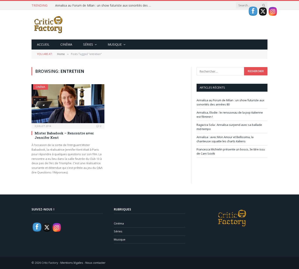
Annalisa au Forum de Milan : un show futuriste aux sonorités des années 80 (104, 5)
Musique (115, 44)
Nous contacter (95, 263)
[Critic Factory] (48, 24)
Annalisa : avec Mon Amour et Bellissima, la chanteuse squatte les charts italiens (225, 139)
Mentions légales (71, 263)
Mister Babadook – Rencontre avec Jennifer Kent (64, 135)
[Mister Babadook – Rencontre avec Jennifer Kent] (68, 103)
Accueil (43, 44)
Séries (88, 44)
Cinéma (66, 44)
